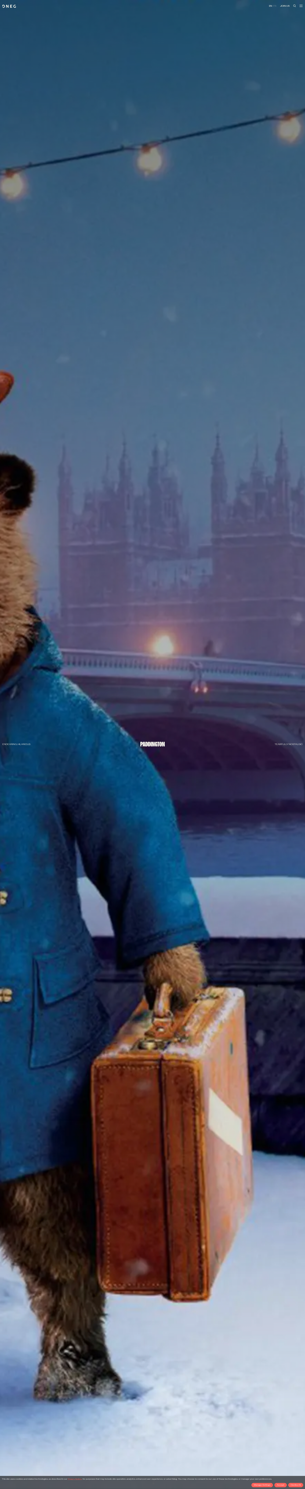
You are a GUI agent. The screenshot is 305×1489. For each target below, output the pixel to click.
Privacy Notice (75, 1479)
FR (274, 6)
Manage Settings (262, 1485)
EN (270, 6)
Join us (285, 6)
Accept (280, 1485)
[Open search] (294, 6)
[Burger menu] (301, 5)
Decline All (296, 1485)
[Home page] (9, 6)
